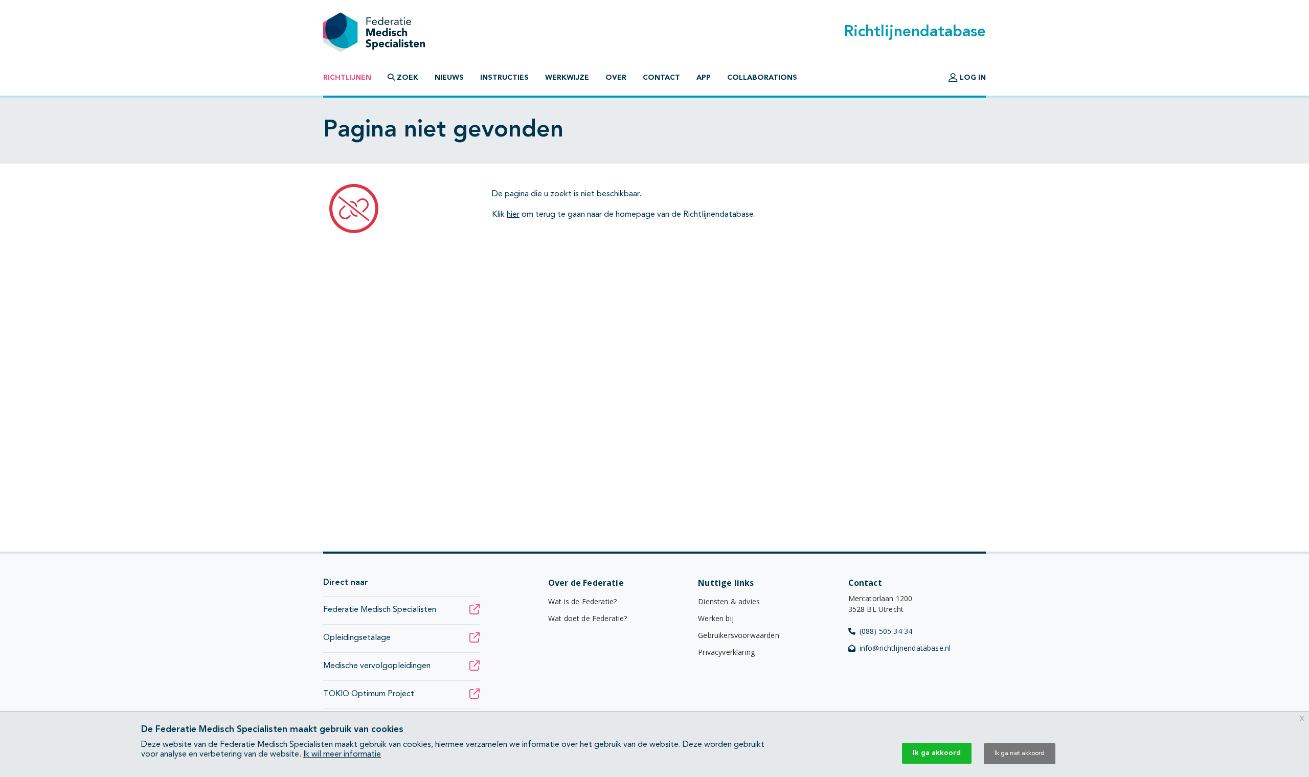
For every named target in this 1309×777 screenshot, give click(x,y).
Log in (972, 77)
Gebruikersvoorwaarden (738, 635)
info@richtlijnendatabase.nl (905, 648)
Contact (661, 77)
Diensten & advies (729, 601)
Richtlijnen (347, 77)
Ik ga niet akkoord (1020, 753)
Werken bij (716, 618)
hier (513, 215)
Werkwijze (567, 77)
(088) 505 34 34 (886, 631)
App (703, 77)
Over (615, 77)
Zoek (406, 77)
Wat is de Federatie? (582, 601)
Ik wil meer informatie (342, 754)
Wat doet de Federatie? (587, 618)
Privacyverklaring (726, 652)
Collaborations (762, 77)
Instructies (504, 77)
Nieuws (449, 77)
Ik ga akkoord (937, 753)
